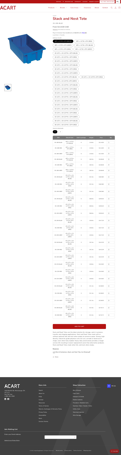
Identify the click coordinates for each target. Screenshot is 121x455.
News (40, 418)
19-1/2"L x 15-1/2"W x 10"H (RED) (66, 57)
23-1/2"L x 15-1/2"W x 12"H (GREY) (66, 93)
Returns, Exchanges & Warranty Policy (50, 409)
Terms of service (77, 450)
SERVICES (58, 1)
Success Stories (43, 421)
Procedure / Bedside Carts (80, 403)
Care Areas (74, 8)
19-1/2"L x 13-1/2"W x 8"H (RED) (92, 77)
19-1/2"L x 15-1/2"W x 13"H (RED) (66, 69)
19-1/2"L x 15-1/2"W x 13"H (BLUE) (66, 65)
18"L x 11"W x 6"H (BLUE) (63, 41)
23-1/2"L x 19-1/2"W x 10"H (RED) (66, 101)
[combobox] (118, 1)
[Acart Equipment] (5, 399)
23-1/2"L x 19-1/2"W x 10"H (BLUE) (66, 97)
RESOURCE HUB (69, 1)
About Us (41, 393)
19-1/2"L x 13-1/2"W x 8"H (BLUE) (66, 77)
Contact (105, 8)
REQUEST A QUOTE (94, 1)
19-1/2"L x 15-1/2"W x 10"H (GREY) (66, 61)
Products (51, 8)
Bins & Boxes (77, 390)
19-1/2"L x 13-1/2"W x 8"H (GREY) (66, 81)
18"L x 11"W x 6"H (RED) (84, 41)
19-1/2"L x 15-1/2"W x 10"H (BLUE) (66, 53)
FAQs (40, 396)
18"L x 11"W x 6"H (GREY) (63, 45)
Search (41, 390)
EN (117, 1)
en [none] (109, 386)
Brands (62, 8)
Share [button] (56, 357)
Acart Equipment (38, 450)
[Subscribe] (74, 437)
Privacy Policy (43, 412)
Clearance (87, 8)
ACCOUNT (85, 1)
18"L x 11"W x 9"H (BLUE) (84, 45)
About (97, 8)
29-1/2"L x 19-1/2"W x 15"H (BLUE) (66, 121)
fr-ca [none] (114, 386)
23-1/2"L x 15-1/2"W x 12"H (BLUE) (66, 85)
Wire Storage (77, 415)
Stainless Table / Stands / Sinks (82, 406)
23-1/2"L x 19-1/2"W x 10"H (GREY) (66, 105)
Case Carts (76, 393)
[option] (114, 386)
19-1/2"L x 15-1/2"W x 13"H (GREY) (66, 73)
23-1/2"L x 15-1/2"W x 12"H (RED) (66, 89)
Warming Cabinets (78, 412)
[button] (112, 8)
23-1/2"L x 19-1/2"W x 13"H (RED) (66, 113)
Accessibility (42, 415)
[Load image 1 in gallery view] (7, 87)
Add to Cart (79, 326)
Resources (42, 403)
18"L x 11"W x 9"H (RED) (63, 49)
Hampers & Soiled (78, 396)
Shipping (55, 29)
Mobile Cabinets (78, 400)
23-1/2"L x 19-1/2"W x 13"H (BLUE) (66, 109)
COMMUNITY (78, 1)
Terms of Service (44, 406)
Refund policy (59, 450)
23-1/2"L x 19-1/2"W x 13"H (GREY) (66, 117)
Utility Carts (76, 409)
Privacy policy (68, 450)
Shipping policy (87, 450)
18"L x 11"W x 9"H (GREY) (83, 49)
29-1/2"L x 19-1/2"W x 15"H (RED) (66, 125)
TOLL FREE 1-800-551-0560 (107, 1)
